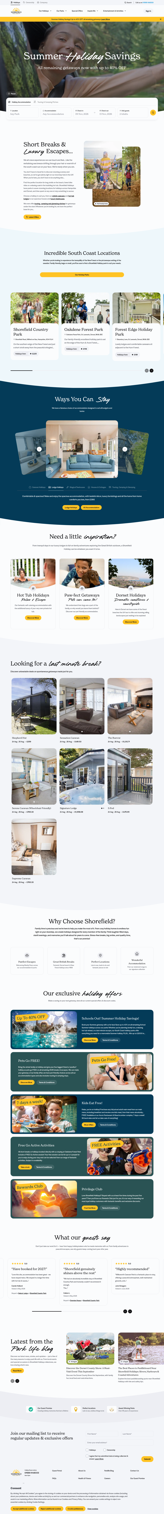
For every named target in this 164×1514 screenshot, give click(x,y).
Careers (107, 1478)
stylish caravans (58, 196)
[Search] (153, 112)
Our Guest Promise (137, 1478)
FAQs (54, 1478)
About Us (81, 1470)
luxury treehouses (57, 199)
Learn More (99, 1459)
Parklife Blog (109, 1470)
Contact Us (134, 1470)
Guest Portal (57, 1470)
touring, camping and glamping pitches (49, 203)
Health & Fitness (84, 1478)
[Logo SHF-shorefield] (16, 11)
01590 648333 (148, 2)
